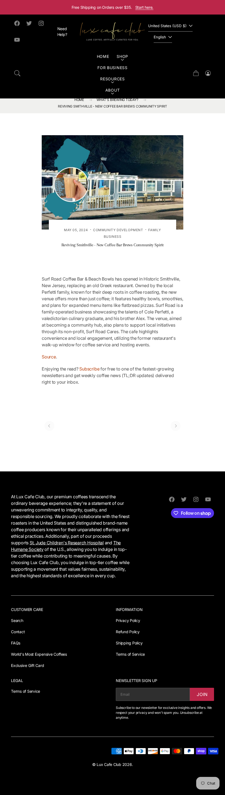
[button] (17, 73)
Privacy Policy (128, 620)
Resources (112, 79)
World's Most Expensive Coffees (39, 654)
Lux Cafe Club (109, 764)
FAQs (15, 643)
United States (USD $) (167, 26)
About (112, 90)
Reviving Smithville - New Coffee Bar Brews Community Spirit (112, 106)
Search (17, 620)
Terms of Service (130, 654)
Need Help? (62, 31)
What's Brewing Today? (117, 100)
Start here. (144, 7)
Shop (122, 56)
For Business (112, 67)
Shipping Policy (129, 643)
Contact (18, 631)
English (160, 37)
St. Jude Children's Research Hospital (67, 542)
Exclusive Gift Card (27, 665)
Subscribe (89, 369)
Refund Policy (128, 631)
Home (103, 56)
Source (49, 357)
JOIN (202, 694)
